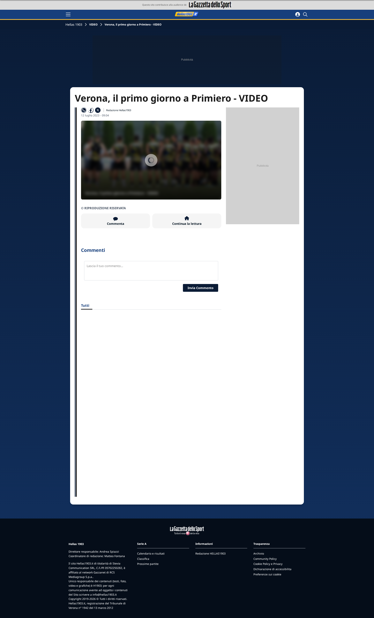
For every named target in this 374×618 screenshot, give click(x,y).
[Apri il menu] (68, 14)
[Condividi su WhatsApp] (83, 110)
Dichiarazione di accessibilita (272, 569)
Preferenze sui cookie (267, 574)
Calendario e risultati (151, 553)
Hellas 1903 (73, 24)
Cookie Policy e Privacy (267, 564)
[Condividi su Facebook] (91, 110)
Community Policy (265, 559)
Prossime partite (148, 564)
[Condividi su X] (98, 110)
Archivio (258, 553)
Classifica (143, 559)
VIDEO (93, 24)
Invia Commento (200, 288)
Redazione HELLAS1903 (210, 553)
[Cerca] (306, 14)
